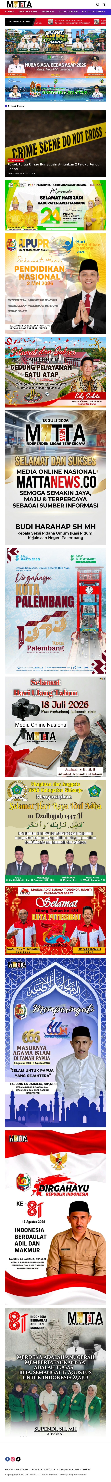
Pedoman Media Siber (16, 1469)
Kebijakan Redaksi (69, 1469)
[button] (97, 4)
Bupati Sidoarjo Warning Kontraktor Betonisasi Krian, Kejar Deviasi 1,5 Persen (61, 21)
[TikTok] (18, 1459)
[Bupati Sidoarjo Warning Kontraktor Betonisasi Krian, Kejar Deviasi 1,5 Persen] (39, 21)
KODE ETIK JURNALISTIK (44, 1469)
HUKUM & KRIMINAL (15, 160)
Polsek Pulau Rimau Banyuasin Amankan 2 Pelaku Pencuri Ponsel (54, 166)
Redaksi (87, 1469)
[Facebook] (7, 1459)
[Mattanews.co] (19, 4)
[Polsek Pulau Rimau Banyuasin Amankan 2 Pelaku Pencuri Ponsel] (55, 143)
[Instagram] (13, 1459)
